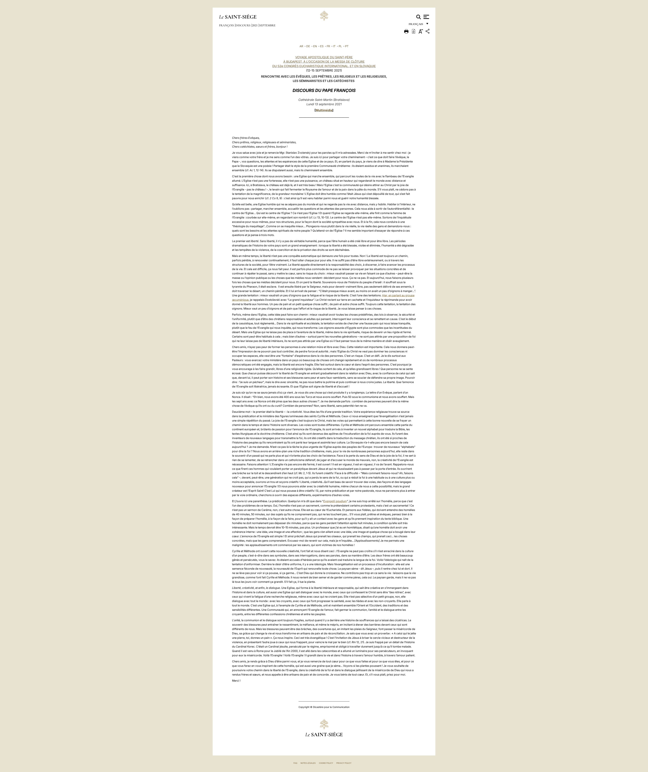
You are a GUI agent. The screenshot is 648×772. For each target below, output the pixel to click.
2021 (255, 25)
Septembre (267, 25)
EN (315, 46)
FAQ (295, 763)
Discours (243, 25)
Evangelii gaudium (335, 501)
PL (340, 46)
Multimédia (324, 110)
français (416, 24)
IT (334, 46)
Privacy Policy (343, 763)
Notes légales (308, 763)
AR (301, 46)
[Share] (428, 32)
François (227, 25)
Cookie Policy (326, 763)
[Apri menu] (426, 17)
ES (321, 46)
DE (308, 46)
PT (346, 46)
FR (328, 46)
